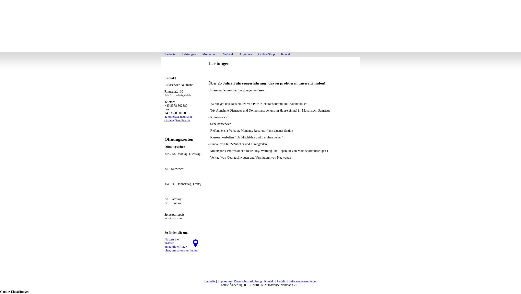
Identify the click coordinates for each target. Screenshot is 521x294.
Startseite (169, 54)
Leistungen (189, 54)
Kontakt (286, 54)
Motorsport (209, 54)
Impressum (225, 281)
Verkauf (228, 54)
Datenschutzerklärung (248, 281)
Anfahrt (282, 281)
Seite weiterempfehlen (303, 281)
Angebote (245, 54)
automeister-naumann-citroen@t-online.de (178, 118)
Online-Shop (266, 54)
